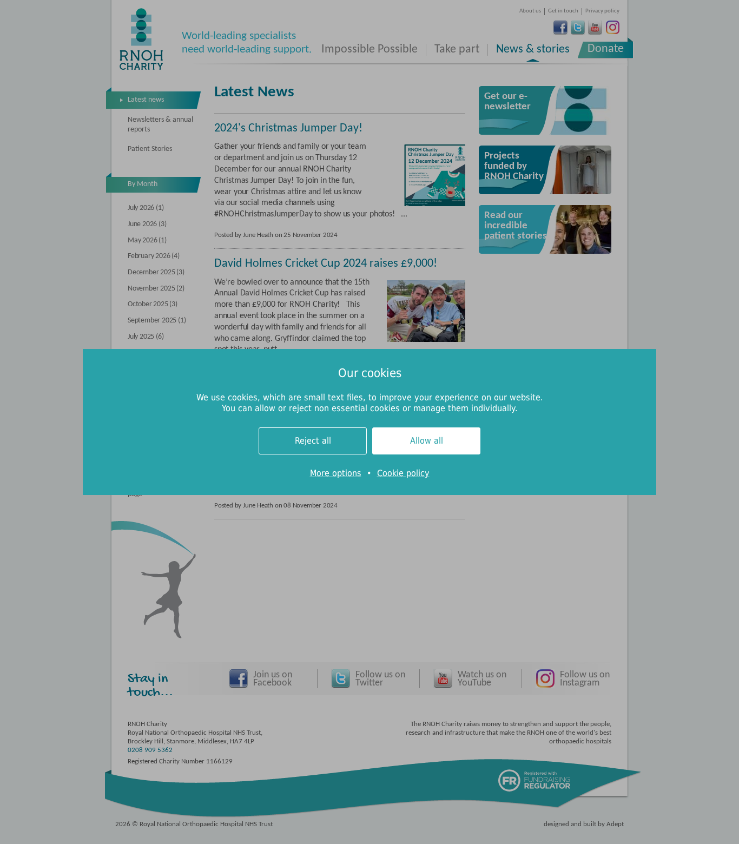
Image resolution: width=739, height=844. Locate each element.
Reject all (313, 441)
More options (335, 473)
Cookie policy (403, 473)
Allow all (426, 441)
